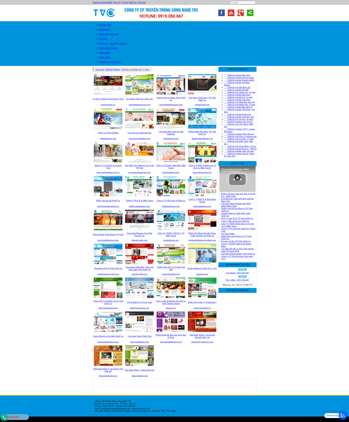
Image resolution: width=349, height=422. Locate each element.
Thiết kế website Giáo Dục (237, 100)
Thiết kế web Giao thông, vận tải (240, 146)
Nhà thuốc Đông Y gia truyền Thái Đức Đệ (108, 370)
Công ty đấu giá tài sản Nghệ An (235, 221)
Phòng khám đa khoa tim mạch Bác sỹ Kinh (171, 336)
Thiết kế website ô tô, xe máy (238, 97)
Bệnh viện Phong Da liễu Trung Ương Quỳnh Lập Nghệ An (202, 234)
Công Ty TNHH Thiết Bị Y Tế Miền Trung (170, 234)
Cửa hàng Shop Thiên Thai (139, 336)
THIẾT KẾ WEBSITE (109, 34)
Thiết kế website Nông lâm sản (239, 134)
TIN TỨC (103, 39)
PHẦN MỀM (104, 53)
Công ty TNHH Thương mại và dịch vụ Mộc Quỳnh (202, 166)
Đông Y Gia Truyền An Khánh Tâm (108, 166)
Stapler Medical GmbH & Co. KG (202, 268)
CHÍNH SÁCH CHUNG (110, 62)
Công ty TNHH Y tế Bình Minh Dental (202, 200)
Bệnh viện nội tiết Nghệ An (108, 200)
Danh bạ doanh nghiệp (102, 2)
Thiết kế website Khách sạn (237, 114)
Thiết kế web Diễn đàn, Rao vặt (239, 102)
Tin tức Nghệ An (129, 2)
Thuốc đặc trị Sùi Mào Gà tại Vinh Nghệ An (108, 302)
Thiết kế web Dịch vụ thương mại (240, 136)
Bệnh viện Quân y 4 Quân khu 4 (202, 302)
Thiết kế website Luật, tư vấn (238, 122)
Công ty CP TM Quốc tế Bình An (170, 200)
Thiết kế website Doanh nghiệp (239, 80)
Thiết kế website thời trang (237, 95)
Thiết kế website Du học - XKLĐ (240, 149)
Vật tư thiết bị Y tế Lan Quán (139, 302)
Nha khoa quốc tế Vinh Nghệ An (108, 268)
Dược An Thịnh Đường (108, 133)
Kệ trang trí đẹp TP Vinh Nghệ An (236, 241)
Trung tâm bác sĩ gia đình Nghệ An (108, 336)
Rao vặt (117, 2)
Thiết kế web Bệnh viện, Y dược (135, 69)
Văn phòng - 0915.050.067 (237, 273)
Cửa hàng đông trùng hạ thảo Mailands (170, 132)
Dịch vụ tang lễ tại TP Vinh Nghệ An (237, 218)
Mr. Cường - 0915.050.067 (237, 280)
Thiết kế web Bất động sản (237, 87)
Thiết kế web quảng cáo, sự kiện (239, 92)
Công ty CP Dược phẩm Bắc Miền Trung (171, 166)
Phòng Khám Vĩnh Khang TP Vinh (108, 234)
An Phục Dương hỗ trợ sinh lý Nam (108, 99)
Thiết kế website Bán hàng (237, 75)
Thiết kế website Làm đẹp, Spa (239, 117)
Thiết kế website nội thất (236, 90)
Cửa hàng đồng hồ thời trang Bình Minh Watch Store (236, 204)
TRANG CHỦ (105, 25)
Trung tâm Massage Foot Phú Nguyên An (139, 234)
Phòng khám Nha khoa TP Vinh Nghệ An (202, 132)
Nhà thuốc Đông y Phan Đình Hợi (139, 370)
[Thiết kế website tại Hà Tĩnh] (231, 15)
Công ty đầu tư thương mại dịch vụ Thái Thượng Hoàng (171, 302)
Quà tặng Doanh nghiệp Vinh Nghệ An (238, 254)
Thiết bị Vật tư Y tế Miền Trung (139, 200)
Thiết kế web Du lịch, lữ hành (238, 119)
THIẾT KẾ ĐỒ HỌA (108, 48)
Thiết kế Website (112, 69)
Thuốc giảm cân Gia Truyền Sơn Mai (171, 268)
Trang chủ (99, 69)
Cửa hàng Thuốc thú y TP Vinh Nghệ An (202, 99)
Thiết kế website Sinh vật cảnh (239, 151)
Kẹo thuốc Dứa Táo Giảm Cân (139, 99)
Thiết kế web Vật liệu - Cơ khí (239, 139)
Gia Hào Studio (228, 234)
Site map (142, 2)
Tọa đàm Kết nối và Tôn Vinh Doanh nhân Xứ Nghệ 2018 (237, 250)
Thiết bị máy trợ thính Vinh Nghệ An (171, 99)
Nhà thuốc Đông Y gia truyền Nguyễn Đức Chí (202, 336)
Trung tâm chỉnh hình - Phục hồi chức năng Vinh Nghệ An (140, 268)
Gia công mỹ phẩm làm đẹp (139, 133)
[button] (237, 177)
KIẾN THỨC (105, 57)
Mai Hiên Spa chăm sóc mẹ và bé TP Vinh (139, 166)
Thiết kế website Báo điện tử (238, 107)
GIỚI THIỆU (104, 29)
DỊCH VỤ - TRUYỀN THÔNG (113, 43)
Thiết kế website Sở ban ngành (239, 78)
